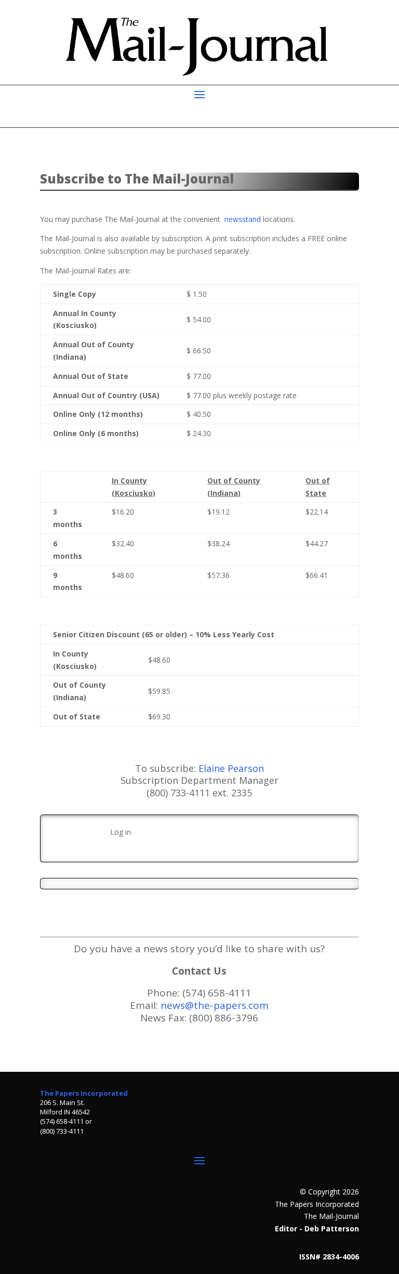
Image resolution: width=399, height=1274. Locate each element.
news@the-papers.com (215, 1005)
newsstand (242, 219)
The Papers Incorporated (84, 1093)
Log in (120, 832)
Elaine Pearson (231, 768)
